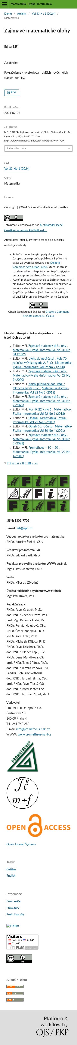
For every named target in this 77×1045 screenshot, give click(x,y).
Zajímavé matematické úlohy (47, 346)
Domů (8, 14)
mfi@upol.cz (24, 528)
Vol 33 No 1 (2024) (43, 14)
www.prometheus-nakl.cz (34, 734)
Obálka (33, 418)
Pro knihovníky (15, 914)
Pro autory (12, 908)
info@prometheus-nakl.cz (33, 729)
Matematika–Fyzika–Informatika (31, 4)
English (11, 875)
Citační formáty (16, 148)
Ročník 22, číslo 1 (40, 409)
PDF (13, 92)
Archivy (22, 14)
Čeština (11, 869)
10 (29, 463)
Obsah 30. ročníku (40, 426)
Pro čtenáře (13, 901)
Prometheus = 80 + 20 (43, 447)
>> (36, 463)
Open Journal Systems (21, 844)
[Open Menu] (4, 4)
